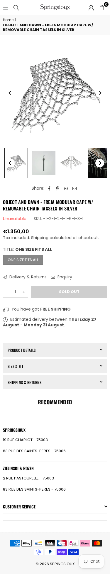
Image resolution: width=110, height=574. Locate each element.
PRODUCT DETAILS (21, 350)
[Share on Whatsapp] (66, 188)
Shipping (39, 238)
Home (8, 20)
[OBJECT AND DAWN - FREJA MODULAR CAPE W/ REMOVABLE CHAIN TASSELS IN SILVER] (16, 163)
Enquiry (64, 277)
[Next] (99, 92)
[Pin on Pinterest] (57, 188)
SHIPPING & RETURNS (24, 382)
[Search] (16, 7)
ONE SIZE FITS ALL (23, 260)
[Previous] (10, 92)
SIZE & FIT (15, 366)
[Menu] (5, 7)
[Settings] (91, 7)
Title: (27, 249)
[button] (102, 7)
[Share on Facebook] (49, 188)
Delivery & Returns (27, 277)
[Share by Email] (74, 188)
